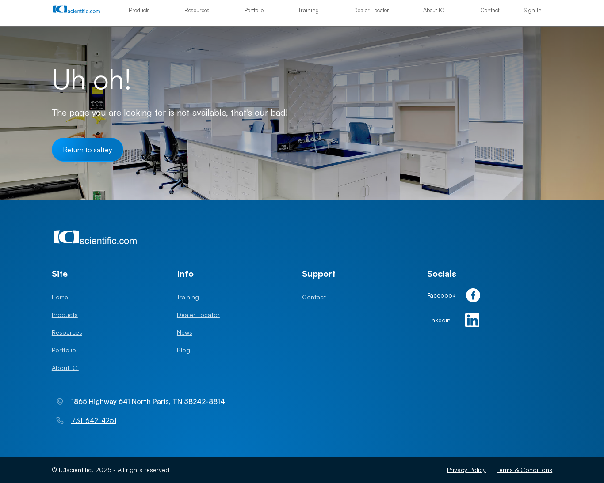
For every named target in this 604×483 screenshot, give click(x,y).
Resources (197, 10)
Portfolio (254, 10)
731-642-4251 (93, 420)
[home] (80, 10)
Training (308, 10)
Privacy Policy (466, 469)
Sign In (533, 10)
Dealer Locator (371, 10)
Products (139, 10)
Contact (489, 10)
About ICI (434, 10)
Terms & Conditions (524, 469)
